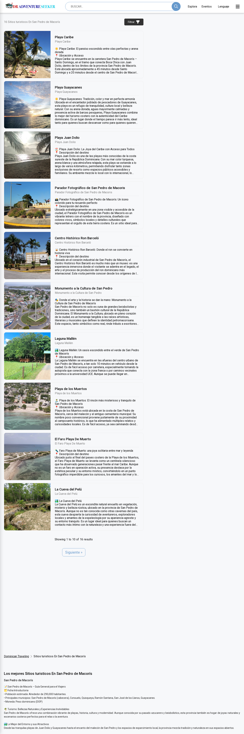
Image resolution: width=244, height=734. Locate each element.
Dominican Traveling (16, 656)
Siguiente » (73, 552)
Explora (192, 6)
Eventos (206, 6)
